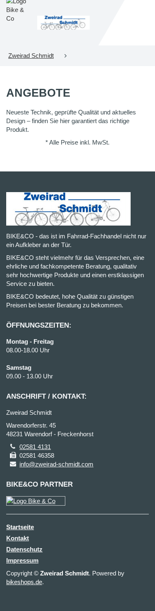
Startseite (20, 526)
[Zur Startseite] (63, 23)
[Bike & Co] (35, 501)
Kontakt (17, 538)
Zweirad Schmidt (31, 55)
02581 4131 (35, 446)
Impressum (22, 560)
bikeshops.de (24, 581)
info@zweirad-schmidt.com (56, 464)
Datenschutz (24, 549)
